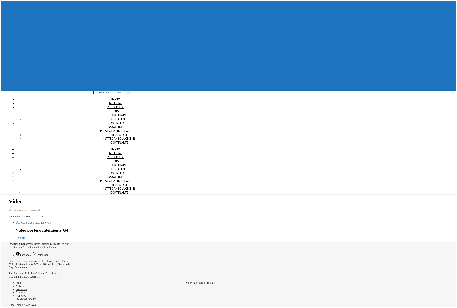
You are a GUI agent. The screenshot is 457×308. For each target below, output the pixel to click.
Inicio (115, 99)
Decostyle (119, 119)
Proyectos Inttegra (115, 131)
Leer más (21, 237)
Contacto (116, 123)
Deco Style (119, 135)
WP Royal (31, 304)
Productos (115, 107)
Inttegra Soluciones (119, 139)
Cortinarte (119, 115)
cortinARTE (119, 142)
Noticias (115, 103)
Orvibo (119, 111)
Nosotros (116, 127)
